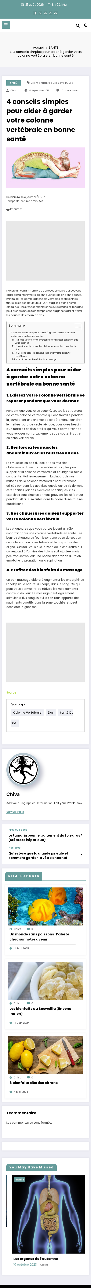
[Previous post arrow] (82, 835)
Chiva (14, 90)
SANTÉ (13, 83)
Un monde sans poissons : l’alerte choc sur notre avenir (39, 937)
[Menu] (6, 25)
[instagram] (50, 13)
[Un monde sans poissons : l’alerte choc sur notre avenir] (45, 906)
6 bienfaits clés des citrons (34, 1082)
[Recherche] (78, 26)
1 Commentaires (70, 90)
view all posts (15, 811)
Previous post (17, 829)
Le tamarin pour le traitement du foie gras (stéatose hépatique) (44, 837)
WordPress (23, 1269)
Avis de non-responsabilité (43, 1260)
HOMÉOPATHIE (58, 1179)
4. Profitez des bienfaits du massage (36, 359)
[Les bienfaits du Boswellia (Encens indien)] (45, 980)
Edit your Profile (65, 803)
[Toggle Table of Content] (75, 327)
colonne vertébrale (41, 83)
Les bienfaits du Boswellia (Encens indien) (40, 1011)
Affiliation (60, 1256)
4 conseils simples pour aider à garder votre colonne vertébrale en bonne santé (43, 334)
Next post (15, 847)
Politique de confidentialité (35, 1256)
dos (55, 83)
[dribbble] (45, 13)
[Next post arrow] (82, 855)
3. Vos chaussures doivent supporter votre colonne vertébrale (42, 355)
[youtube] (56, 13)
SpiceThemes (66, 1269)
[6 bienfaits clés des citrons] (45, 1054)
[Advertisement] (45, 251)
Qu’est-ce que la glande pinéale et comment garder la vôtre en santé (38, 855)
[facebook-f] (35, 13)
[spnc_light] (85, 26)
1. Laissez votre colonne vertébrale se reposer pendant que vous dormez (46, 341)
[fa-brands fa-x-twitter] (40, 13)
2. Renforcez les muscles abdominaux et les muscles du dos (46, 348)
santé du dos (65, 83)
